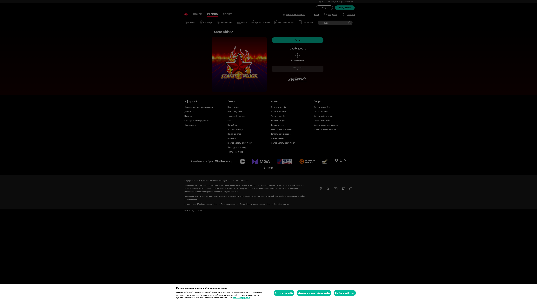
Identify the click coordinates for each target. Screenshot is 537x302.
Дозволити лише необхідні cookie (314, 293)
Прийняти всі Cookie (344, 293)
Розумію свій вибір (284, 293)
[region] (268, 293)
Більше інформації (241, 298)
